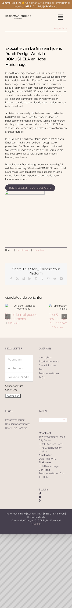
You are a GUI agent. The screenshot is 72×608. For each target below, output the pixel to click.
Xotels (37, 524)
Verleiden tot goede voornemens (21, 316)
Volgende (59, 28)
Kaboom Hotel (54, 443)
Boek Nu (44, 489)
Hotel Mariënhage (49, 466)
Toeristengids (23, 250)
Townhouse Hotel (48, 436)
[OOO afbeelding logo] (18, 16)
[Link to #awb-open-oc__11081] (60, 17)
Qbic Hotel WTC (48, 458)
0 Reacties (38, 250)
